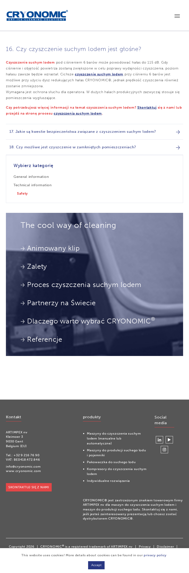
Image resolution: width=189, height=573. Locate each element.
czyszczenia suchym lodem (78, 113)
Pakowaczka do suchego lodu (111, 462)
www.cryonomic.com (23, 471)
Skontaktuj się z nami (28, 487)
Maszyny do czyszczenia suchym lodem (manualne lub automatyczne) (114, 438)
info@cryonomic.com (23, 466)
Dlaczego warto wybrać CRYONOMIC (91, 320)
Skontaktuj (147, 107)
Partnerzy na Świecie (61, 303)
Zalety (37, 266)
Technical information (33, 185)
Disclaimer (165, 546)
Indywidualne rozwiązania (108, 481)
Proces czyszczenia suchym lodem (84, 285)
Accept (96, 565)
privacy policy (155, 555)
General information (31, 177)
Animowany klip (53, 248)
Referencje (44, 339)
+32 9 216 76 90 (27, 455)
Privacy (145, 546)
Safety (22, 193)
